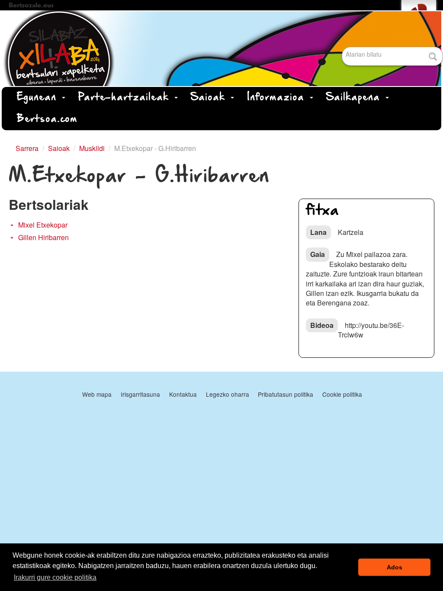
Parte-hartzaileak (125, 97)
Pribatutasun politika (285, 394)
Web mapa (97, 394)
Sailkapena (355, 97)
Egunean (39, 97)
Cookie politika (342, 394)
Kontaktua (183, 394)
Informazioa (278, 97)
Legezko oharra (227, 394)
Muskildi (92, 148)
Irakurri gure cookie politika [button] (55, 577)
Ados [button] (394, 567)
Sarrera (27, 148)
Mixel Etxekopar (42, 225)
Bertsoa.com (47, 119)
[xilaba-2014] (221, 48)
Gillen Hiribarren (43, 237)
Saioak (210, 97)
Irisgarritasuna (140, 394)
